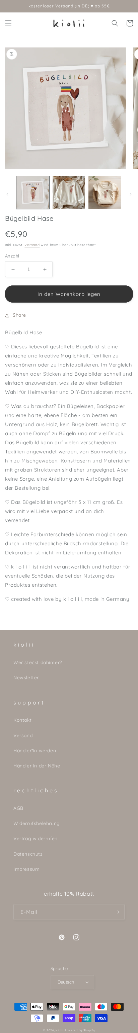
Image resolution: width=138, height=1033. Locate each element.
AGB (18, 808)
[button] (8, 23)
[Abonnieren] (117, 912)
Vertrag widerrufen (35, 838)
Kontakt (22, 720)
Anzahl (12, 256)
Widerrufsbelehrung (36, 823)
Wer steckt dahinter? (37, 662)
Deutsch (66, 982)
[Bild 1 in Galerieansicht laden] (32, 192)
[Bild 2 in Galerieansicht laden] (69, 192)
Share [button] (19, 315)
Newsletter (26, 678)
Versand (32, 245)
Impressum (26, 869)
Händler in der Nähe (36, 766)
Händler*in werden (34, 751)
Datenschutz (28, 854)
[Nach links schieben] (7, 194)
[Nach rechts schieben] (130, 194)
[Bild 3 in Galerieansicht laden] (104, 192)
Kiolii (59, 1030)
